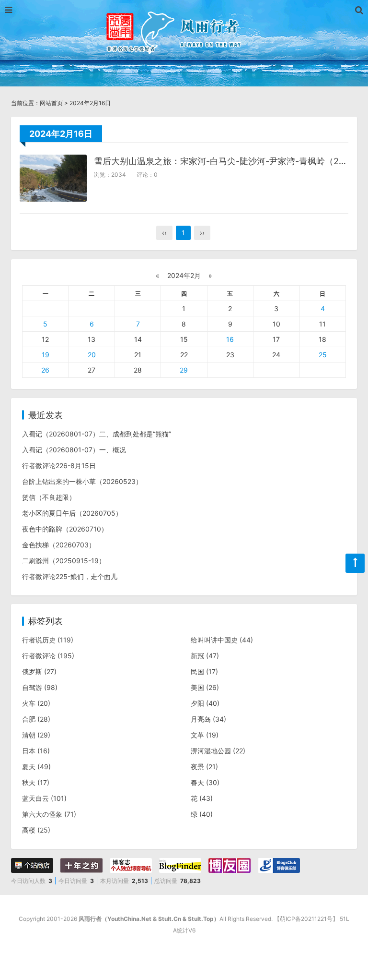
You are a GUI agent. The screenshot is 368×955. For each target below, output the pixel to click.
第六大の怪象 (49, 814)
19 (45, 355)
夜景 (204, 766)
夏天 (36, 766)
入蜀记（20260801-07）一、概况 (74, 450)
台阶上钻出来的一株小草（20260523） (82, 481)
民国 (204, 671)
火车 (36, 703)
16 (230, 339)
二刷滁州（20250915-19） (63, 560)
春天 (205, 782)
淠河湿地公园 (218, 751)
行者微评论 (48, 656)
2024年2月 (184, 275)
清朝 (36, 735)
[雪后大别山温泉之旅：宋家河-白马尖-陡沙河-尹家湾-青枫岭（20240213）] (53, 178)
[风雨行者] (184, 31)
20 (92, 355)
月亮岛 (208, 719)
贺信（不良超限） (49, 497)
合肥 (36, 719)
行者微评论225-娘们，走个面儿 (69, 576)
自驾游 (40, 687)
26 (45, 370)
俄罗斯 (39, 671)
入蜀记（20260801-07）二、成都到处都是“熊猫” (96, 434)
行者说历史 (47, 640)
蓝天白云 (44, 798)
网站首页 (51, 103)
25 (323, 355)
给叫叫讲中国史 (222, 640)
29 (184, 370)
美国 (205, 687)
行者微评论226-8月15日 (59, 465)
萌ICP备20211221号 (306, 918)
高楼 (36, 830)
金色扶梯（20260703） (58, 545)
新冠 (205, 656)
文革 (204, 735)
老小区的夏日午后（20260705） (72, 513)
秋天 (35, 782)
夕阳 (205, 703)
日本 (36, 751)
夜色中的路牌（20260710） (65, 529)
